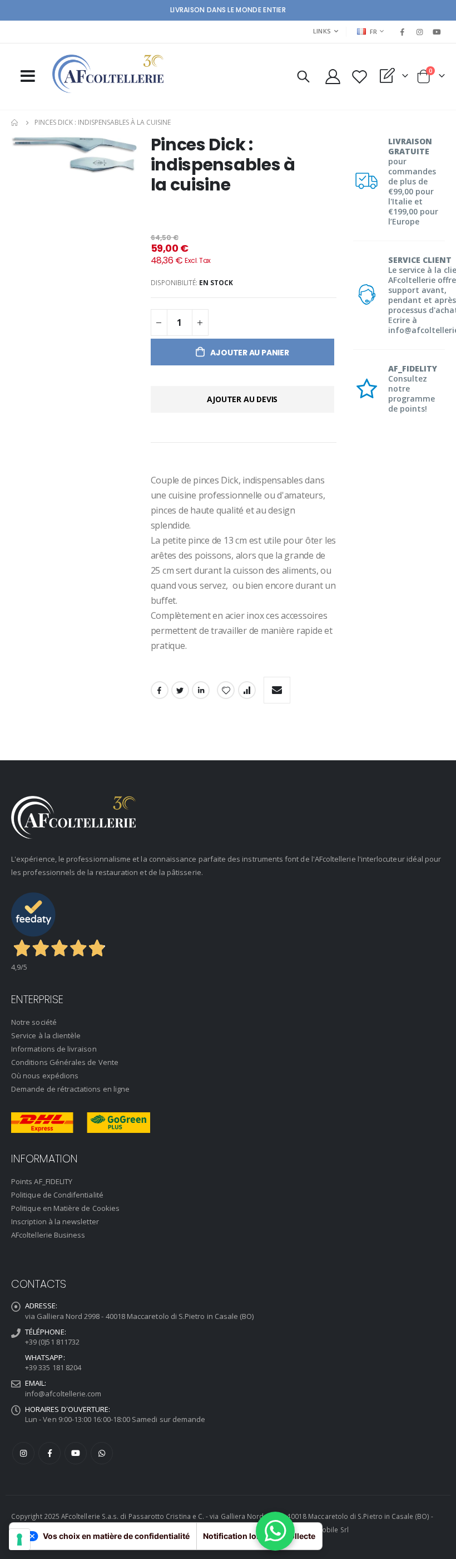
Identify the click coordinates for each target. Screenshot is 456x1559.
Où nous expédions (44, 1076)
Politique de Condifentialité (57, 1195)
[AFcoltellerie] (107, 74)
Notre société (34, 1022)
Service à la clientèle (46, 1035)
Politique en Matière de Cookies (65, 1208)
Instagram (23, 1453)
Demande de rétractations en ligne (70, 1089)
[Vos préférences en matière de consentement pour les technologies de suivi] (19, 1539)
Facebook (159, 690)
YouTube (76, 1453)
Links (322, 31)
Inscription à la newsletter (55, 1221)
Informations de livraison (54, 1049)
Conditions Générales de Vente (64, 1062)
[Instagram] (420, 32)
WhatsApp (102, 1453)
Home (15, 122)
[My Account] (333, 76)
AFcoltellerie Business (48, 1235)
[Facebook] (402, 32)
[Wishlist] (359, 76)
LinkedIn (201, 690)
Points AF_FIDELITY (41, 1181)
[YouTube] (437, 32)
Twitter (180, 690)
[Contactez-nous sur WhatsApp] (275, 1531)
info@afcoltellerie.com (63, 1394)
